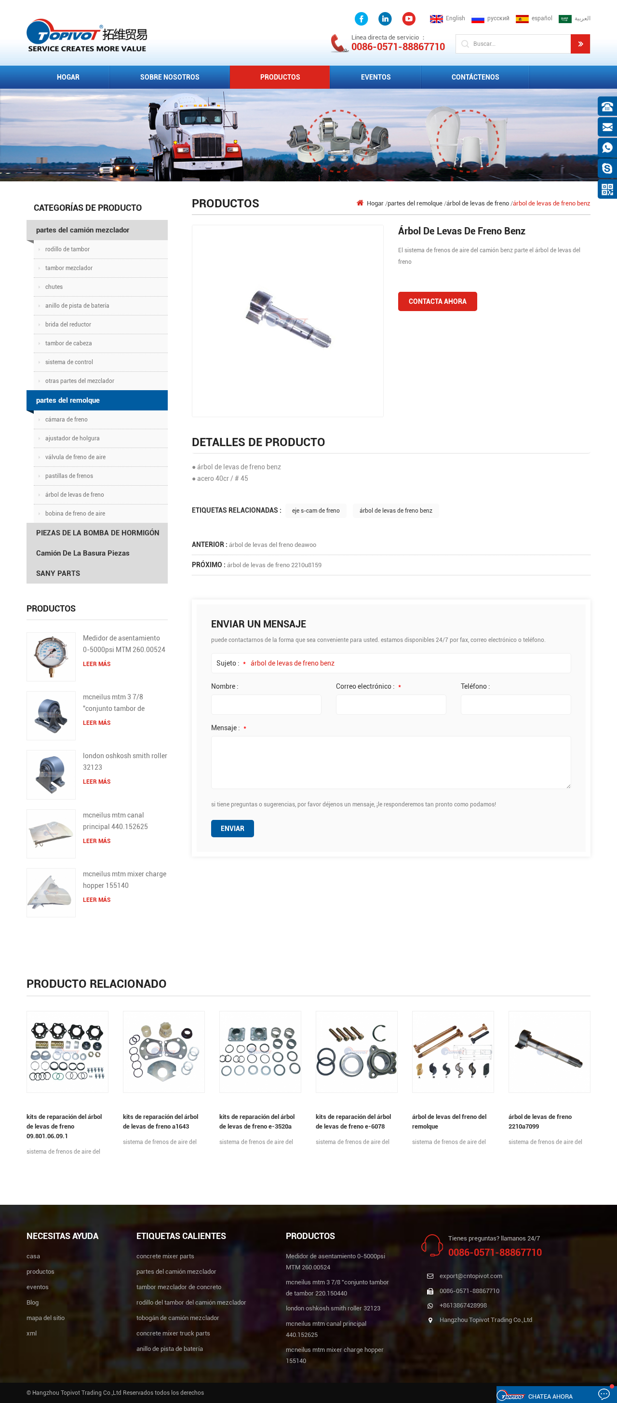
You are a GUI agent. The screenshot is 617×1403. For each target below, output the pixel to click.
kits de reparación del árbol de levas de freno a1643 (160, 1121)
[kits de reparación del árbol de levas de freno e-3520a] (260, 1052)
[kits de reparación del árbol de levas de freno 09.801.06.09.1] (67, 1052)
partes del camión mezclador (82, 230)
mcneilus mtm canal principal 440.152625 (115, 821)
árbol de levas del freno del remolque (449, 1121)
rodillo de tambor (67, 249)
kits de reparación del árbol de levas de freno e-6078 (353, 1121)
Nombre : (225, 686)
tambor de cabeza (68, 343)
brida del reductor (68, 324)
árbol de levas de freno (74, 494)
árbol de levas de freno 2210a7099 (540, 1121)
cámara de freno (66, 419)
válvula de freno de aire (75, 457)
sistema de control (69, 362)
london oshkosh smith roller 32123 (125, 761)
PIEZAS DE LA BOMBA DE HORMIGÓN (98, 533)
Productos (280, 77)
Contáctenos (475, 77)
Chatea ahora (550, 1396)
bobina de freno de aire (75, 513)
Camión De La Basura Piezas (83, 553)
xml (32, 1333)
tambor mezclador (69, 268)
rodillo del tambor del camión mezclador (191, 1302)
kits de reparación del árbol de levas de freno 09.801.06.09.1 (64, 1126)
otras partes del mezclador (79, 381)
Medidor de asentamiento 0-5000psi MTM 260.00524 (124, 644)
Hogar (68, 77)
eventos (376, 77)
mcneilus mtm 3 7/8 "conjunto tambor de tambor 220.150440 (114, 703)
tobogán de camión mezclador (177, 1317)
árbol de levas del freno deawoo (272, 544)
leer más (96, 664)
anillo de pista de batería (77, 305)
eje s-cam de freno (316, 510)
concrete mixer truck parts (173, 1333)
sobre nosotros (170, 77)
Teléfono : (475, 686)
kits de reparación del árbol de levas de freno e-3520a (257, 1121)
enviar (232, 828)
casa (33, 1256)
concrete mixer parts (165, 1256)
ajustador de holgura (72, 438)
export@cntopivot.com (471, 1276)
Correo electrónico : (368, 686)
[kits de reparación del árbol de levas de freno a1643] (164, 1052)
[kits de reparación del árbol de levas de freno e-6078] (357, 1052)
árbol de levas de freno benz (396, 510)
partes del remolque (68, 400)
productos (40, 1271)
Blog (33, 1302)
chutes (54, 287)
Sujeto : (231, 663)
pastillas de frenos (69, 476)
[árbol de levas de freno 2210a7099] (549, 1052)
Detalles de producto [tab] (258, 442)
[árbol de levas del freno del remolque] (453, 1052)
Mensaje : (228, 728)
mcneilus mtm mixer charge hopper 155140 (124, 879)
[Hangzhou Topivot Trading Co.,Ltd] (87, 34)
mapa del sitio (46, 1317)
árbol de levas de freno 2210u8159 (274, 565)
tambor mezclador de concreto (178, 1287)
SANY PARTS (58, 573)
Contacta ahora (438, 301)
